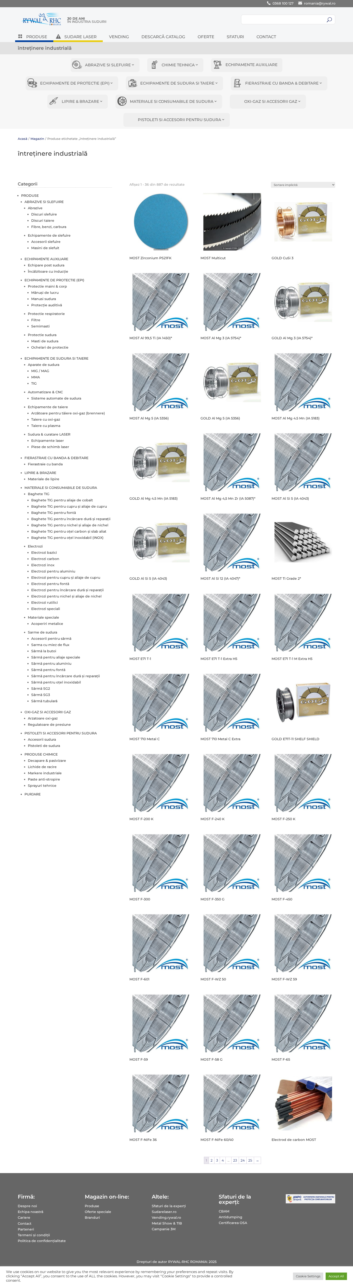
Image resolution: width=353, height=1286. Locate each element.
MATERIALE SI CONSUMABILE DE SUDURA (171, 101)
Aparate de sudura (43, 365)
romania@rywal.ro (319, 3)
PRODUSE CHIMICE (41, 754)
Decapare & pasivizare (47, 760)
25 (250, 1160)
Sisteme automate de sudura (56, 398)
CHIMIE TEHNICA (178, 65)
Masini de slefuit (45, 248)
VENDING (119, 37)
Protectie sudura (42, 335)
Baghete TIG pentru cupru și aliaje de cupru (69, 506)
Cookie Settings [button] (308, 1276)
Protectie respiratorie (46, 314)
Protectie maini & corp (47, 286)
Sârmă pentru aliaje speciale (55, 657)
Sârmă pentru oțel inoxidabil (56, 682)
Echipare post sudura (46, 265)
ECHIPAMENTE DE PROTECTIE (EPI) (75, 83)
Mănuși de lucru (45, 292)
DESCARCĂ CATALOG (163, 37)
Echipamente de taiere (48, 407)
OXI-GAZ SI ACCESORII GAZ (270, 101)
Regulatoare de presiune (49, 724)
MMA (35, 377)
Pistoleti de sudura (44, 746)
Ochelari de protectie (49, 347)
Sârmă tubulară (44, 701)
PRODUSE (36, 37)
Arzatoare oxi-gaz (43, 718)
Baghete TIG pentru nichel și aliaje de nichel (69, 525)
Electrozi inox (43, 565)
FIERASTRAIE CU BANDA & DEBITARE (282, 83)
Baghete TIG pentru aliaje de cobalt (62, 500)
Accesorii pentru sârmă (51, 638)
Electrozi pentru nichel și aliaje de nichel (66, 596)
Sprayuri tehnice (42, 785)
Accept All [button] (336, 1276)
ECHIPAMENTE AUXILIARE (251, 64)
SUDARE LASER (80, 37)
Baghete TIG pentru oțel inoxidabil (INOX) (67, 537)
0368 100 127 (283, 3)
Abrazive (35, 208)
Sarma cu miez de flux (50, 645)
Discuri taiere (42, 220)
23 (235, 1160)
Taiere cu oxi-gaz (45, 419)
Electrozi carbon (45, 559)
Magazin (37, 139)
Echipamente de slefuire (49, 235)
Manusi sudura (43, 299)
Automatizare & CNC (45, 392)
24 (243, 1160)
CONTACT (266, 37)
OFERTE (206, 37)
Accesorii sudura (42, 739)
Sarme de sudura (42, 632)
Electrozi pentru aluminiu (53, 571)
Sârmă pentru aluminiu (51, 663)
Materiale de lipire (43, 479)
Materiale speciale (43, 617)
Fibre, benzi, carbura (48, 227)
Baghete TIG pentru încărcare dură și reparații (70, 519)
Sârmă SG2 (40, 688)
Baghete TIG (38, 494)
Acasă (22, 139)
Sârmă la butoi (43, 651)
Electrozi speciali (45, 609)
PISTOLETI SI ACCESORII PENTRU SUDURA (179, 119)
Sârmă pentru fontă (48, 670)
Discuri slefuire (44, 214)
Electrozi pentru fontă (50, 584)
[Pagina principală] (41, 25)
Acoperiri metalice (47, 623)
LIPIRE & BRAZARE (80, 101)
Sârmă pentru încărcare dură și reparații (65, 676)
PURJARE (32, 794)
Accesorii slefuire (46, 242)
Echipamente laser (47, 440)
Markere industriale (45, 773)
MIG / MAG (40, 371)
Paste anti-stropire (44, 779)
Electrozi (35, 546)
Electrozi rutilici (44, 602)
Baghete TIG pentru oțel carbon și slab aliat (68, 531)
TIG (34, 383)
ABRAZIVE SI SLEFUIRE (108, 65)
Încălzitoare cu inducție (48, 271)
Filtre (35, 320)
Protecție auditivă (46, 305)
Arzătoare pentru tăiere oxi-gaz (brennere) (68, 413)
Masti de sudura (44, 341)
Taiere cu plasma (45, 426)
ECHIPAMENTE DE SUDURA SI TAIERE (177, 83)
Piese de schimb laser (50, 447)
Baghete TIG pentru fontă (53, 513)
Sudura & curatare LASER (49, 434)
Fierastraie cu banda (45, 464)
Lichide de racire (42, 767)
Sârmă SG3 (40, 695)
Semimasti (40, 326)
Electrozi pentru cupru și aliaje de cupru (65, 577)
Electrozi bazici (44, 552)
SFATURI (235, 37)
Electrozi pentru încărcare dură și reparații (67, 590)
